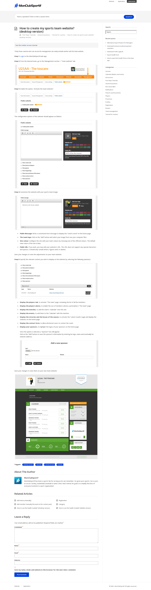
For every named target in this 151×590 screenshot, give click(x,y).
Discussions (109, 77)
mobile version (26, 45)
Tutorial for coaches (58, 35)
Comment (18, 527)
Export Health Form (113, 55)
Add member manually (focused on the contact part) (34, 504)
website (60, 464)
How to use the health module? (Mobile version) (75, 508)
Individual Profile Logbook (115, 51)
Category (62, 504)
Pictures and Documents (113, 93)
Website (111, 1)
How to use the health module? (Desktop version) (33, 508)
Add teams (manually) (24, 500)
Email (16, 553)
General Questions (44, 35)
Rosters (107, 108)
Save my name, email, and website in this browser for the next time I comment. (45, 570)
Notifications (109, 90)
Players (107, 96)
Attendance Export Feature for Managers (120, 43)
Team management (111, 111)
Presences (108, 99)
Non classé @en (110, 87)
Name (16, 545)
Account (107, 71)
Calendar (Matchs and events (114, 74)
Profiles (107, 102)
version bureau (50, 464)
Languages (131, 1)
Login (22, 56)
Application (121, 1)
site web (39, 464)
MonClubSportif (31, 478)
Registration (63, 500)
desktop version (28, 464)
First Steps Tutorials (29, 35)
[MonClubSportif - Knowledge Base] (27, 5)
